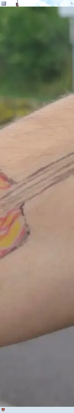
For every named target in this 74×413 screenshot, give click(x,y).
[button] (3, 410)
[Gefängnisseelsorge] (3, 3)
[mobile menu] (71, 3)
